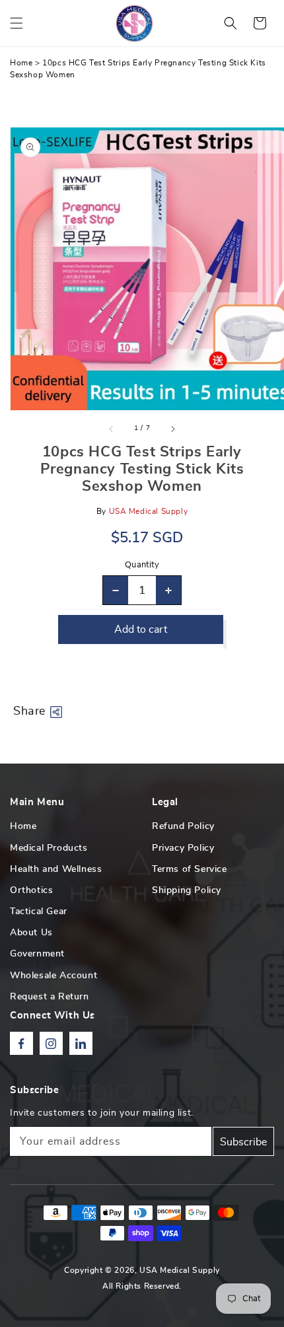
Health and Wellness (56, 869)
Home (21, 63)
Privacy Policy (183, 848)
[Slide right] (172, 428)
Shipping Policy (186, 890)
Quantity (142, 565)
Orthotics (31, 890)
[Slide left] (111, 428)
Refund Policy (183, 826)
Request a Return (49, 996)
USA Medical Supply (179, 1270)
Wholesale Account (53, 975)
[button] (16, 23)
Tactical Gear (38, 911)
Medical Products (49, 848)
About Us (31, 932)
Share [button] (29, 711)
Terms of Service (189, 869)
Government (37, 953)
